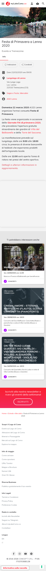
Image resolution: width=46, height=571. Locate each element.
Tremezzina (17, 51)
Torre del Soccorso (31, 132)
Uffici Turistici (7, 463)
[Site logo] (16, 4)
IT (2, 543)
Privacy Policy (7, 501)
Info (4, 57)
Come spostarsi (8, 459)
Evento (5, 51)
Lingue (5, 535)
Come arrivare (7, 455)
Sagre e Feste (13, 93)
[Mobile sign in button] (31, 3)
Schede (11, 413)
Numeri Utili (6, 471)
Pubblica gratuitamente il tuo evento (16, 486)
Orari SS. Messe (8, 475)
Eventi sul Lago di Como (11, 429)
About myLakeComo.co (11, 524)
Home (4, 413)
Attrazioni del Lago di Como (13, 432)
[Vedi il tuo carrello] (37, 3)
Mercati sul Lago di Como (12, 440)
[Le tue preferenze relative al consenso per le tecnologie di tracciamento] (41, 566)
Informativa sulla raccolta (15, 568)
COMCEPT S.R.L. (26, 559)
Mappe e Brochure (9, 467)
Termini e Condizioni (10, 497)
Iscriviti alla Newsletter (11, 516)
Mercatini (24, 93)
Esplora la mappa (9, 444)
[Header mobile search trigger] (43, 3)
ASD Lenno (12, 99)
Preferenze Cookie (9, 505)
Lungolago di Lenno (16, 78)
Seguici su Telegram (10, 520)
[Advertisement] (23, 204)
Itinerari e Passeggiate (11, 436)
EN (3, 539)
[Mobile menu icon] (3, 3)
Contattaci (6, 528)
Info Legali (6, 493)
